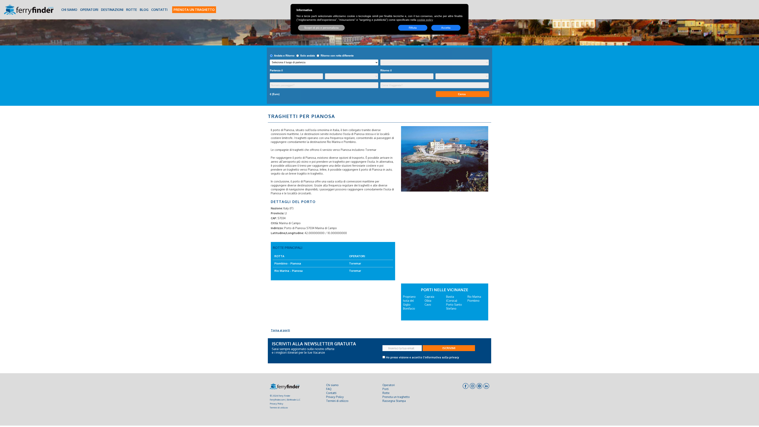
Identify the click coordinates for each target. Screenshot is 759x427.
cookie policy (425, 19)
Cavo (428, 304)
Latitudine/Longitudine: (287, 233)
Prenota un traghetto (194, 10)
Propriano (409, 296)
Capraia (429, 296)
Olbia (428, 300)
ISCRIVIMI (448, 348)
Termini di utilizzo (279, 407)
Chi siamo (69, 10)
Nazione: (277, 208)
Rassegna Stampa (394, 400)
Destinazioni (112, 10)
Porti (385, 389)
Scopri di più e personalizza (321, 27)
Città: (274, 223)
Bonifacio (409, 308)
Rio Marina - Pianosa (288, 270)
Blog (144, 10)
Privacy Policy (276, 403)
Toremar (355, 263)
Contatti (159, 10)
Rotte (131, 10)
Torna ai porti (280, 330)
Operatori (89, 10)
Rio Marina (474, 296)
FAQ (328, 389)
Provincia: (277, 213)
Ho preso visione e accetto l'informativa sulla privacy (422, 357)
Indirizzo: (277, 228)
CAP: (274, 218)
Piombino (473, 300)
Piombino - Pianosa (287, 263)
